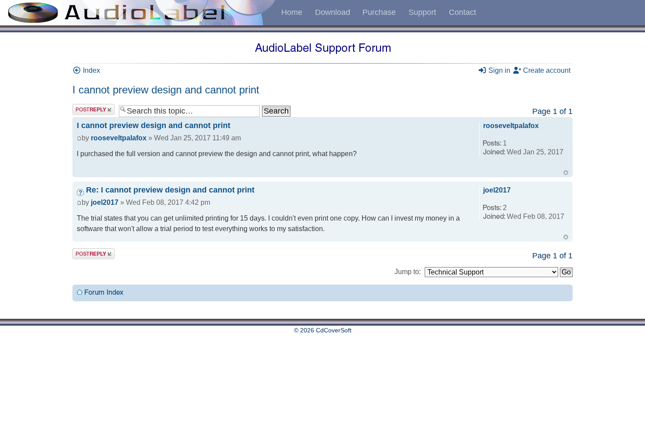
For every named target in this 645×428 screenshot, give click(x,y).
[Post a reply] (93, 109)
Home (291, 12)
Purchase (379, 12)
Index (90, 70)
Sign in (498, 70)
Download (332, 12)
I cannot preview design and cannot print (165, 90)
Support (422, 12)
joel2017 (104, 202)
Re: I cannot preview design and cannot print (170, 189)
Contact (462, 12)
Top (565, 172)
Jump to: (407, 271)
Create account (545, 70)
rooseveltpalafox (119, 138)
